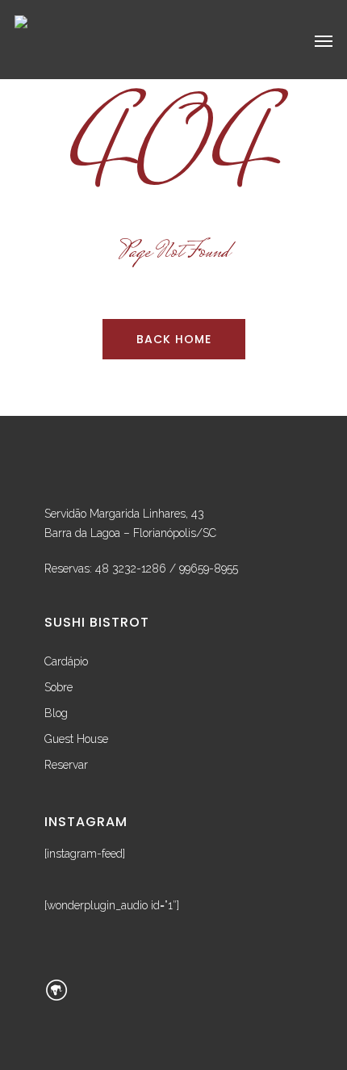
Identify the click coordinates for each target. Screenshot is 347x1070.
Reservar (66, 764)
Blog (56, 713)
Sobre (58, 687)
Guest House (76, 738)
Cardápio (66, 661)
